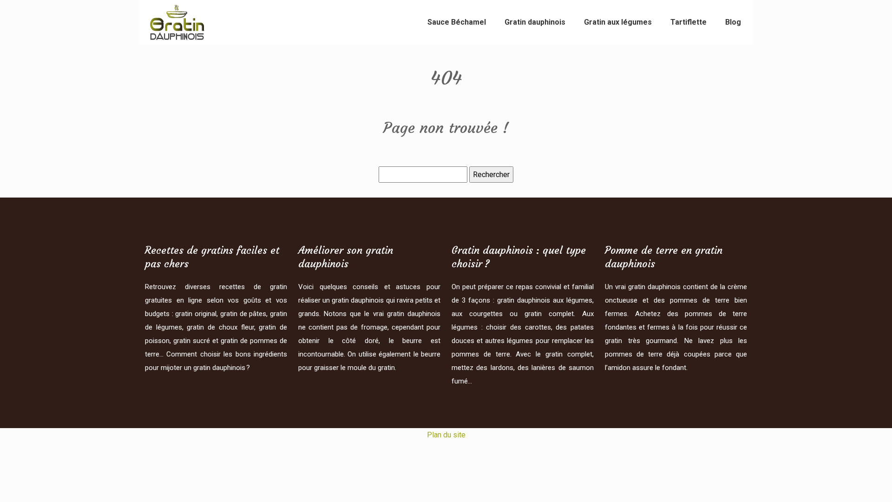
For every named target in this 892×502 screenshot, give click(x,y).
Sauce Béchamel (456, 22)
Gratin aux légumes (618, 22)
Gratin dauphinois (535, 22)
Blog (733, 22)
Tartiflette (688, 22)
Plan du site (446, 434)
